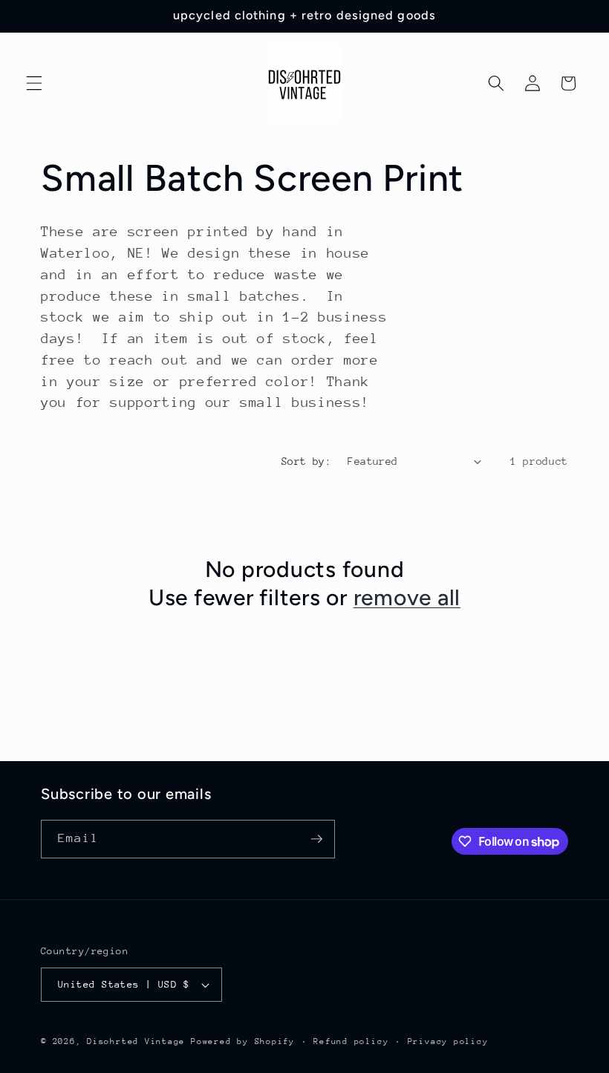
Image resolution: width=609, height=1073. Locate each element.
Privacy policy (448, 1041)
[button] (34, 83)
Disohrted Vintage (136, 1041)
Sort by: (306, 461)
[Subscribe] (316, 839)
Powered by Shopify (243, 1041)
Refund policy (350, 1041)
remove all (407, 597)
